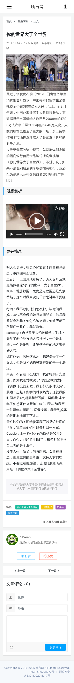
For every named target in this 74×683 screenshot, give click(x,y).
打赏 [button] (27, 556)
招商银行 (47, 507)
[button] (37, 221)
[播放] (12, 234)
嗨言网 (37, 6)
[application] (37, 221)
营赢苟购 (23, 21)
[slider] (34, 234)
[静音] (56, 234)
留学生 (60, 507)
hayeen (25, 537)
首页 (9, 21)
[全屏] (62, 234)
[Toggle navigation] (9, 6)
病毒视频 (12, 513)
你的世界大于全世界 (27, 507)
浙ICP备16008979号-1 (43, 671)
